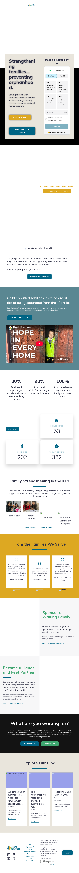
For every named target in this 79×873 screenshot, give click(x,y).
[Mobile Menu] (50, 5)
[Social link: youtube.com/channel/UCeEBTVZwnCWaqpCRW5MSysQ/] (9, 858)
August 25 (13, 806)
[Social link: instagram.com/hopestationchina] (14, 854)
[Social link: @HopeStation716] (14, 858)
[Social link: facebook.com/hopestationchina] (9, 854)
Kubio (52, 865)
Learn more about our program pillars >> (39, 527)
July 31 (35, 809)
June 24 (58, 800)
